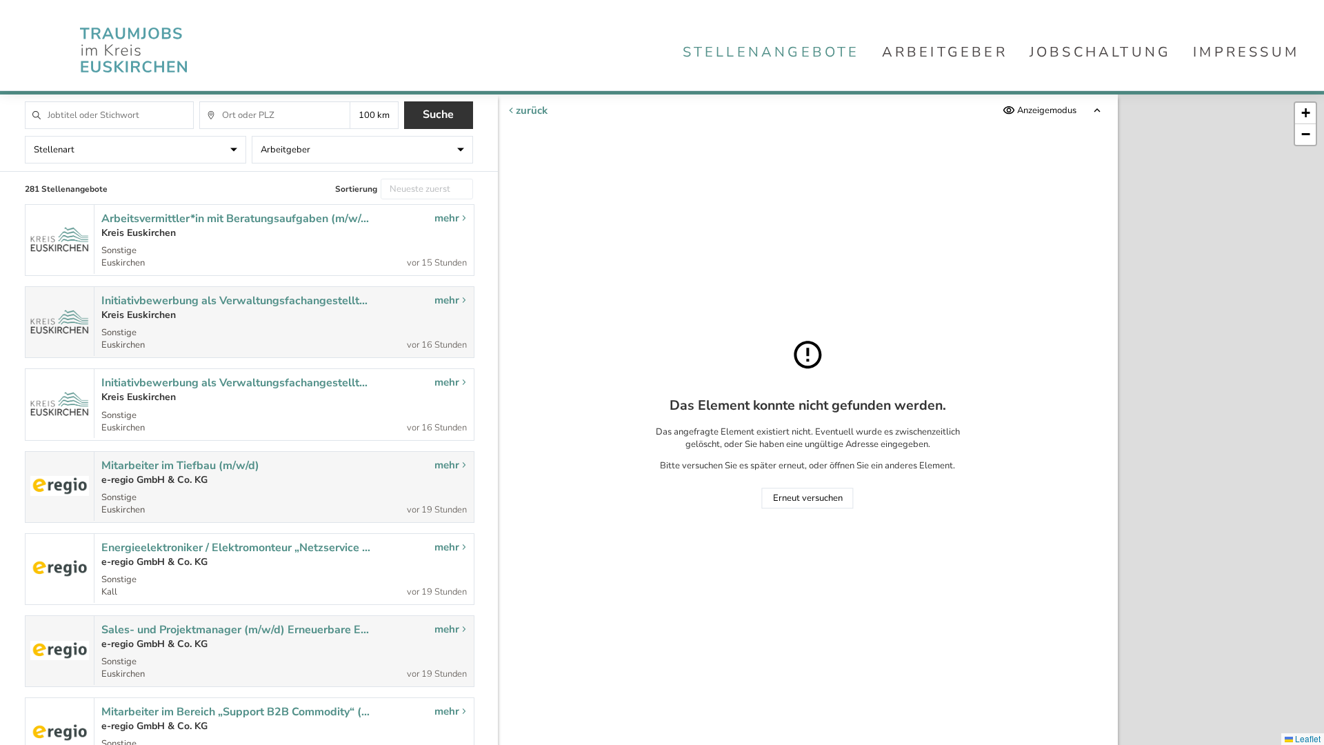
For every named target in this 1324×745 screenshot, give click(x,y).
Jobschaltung (1100, 52)
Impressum (1246, 52)
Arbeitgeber (944, 52)
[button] (1305, 113)
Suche (438, 114)
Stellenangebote (771, 52)
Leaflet (1307, 738)
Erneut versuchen (808, 498)
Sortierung (356, 189)
